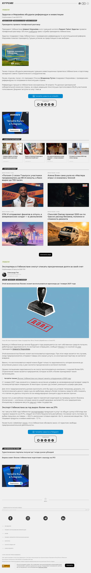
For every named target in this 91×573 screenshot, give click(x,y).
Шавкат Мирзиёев (31, 20)
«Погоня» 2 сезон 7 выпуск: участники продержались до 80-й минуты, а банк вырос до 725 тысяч (22, 177)
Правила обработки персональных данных (17, 537)
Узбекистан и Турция (19, 20)
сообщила (33, 32)
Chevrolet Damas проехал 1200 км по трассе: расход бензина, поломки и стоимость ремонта (67, 216)
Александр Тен (13, 272)
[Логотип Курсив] (7, 3)
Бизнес (5, 279)
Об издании (8, 526)
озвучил (33, 402)
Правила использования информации (15, 529)
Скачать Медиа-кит (10, 544)
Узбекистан (11, 279)
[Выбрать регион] (79, 3)
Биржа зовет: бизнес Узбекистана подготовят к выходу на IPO (28, 458)
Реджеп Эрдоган (7, 20)
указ (79, 347)
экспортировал (37, 412)
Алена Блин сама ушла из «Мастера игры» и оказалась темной (66, 176)
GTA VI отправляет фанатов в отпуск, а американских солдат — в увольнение (22, 215)
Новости (5, 10)
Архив (6, 533)
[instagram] (28, 518)
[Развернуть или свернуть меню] (88, 3)
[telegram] (45, 518)
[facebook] (10, 518)
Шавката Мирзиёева (21, 349)
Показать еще (45, 254)
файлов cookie (42, 567)
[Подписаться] (87, 510)
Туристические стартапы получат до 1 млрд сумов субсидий (28, 452)
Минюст (61, 347)
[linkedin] (63, 518)
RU (84, 3)
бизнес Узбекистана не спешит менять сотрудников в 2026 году (44, 378)
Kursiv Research (9, 548)
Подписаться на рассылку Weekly (12, 507)
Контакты (7, 541)
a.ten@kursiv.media (12, 276)
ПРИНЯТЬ (69, 565)
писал (24, 423)
